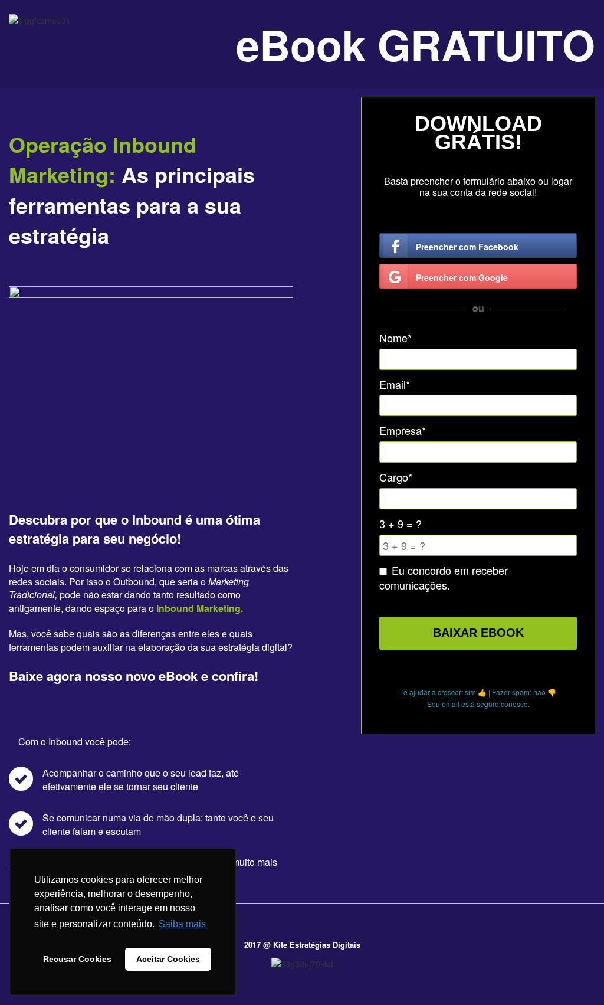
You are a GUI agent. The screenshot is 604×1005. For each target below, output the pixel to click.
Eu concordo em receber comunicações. (443, 578)
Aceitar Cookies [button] (168, 959)
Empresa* (402, 430)
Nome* (395, 337)
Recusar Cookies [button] (77, 959)
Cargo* (395, 477)
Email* (394, 384)
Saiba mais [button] (182, 924)
